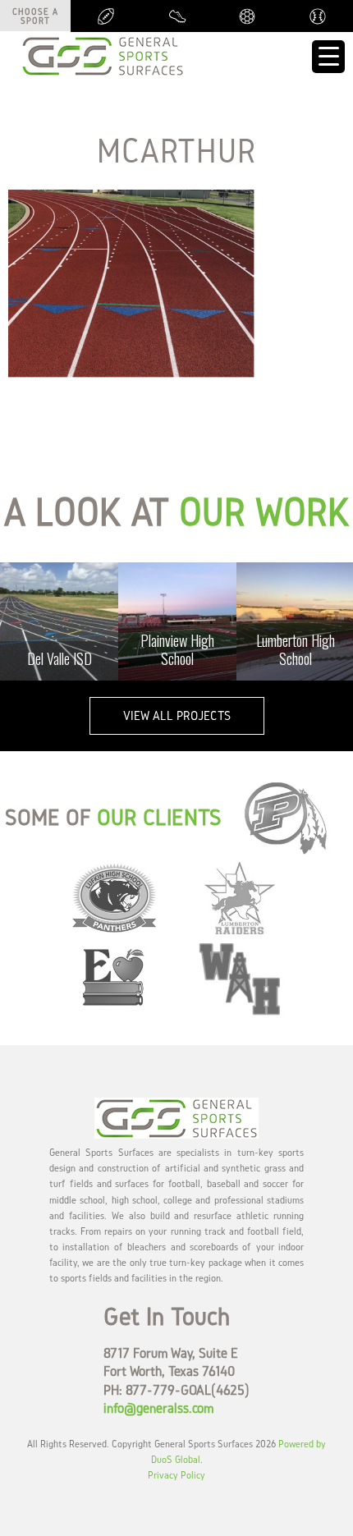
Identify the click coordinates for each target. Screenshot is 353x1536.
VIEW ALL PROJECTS (177, 715)
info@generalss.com (158, 1407)
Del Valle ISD (59, 658)
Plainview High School (177, 649)
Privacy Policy (176, 1475)
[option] (59, 621)
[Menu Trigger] (328, 56)
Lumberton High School (295, 649)
